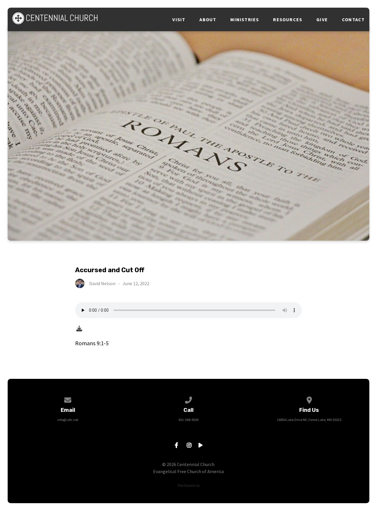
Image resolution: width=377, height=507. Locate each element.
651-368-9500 (188, 419)
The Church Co (188, 485)
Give (322, 19)
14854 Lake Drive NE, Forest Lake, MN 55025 (309, 419)
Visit (178, 19)
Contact (353, 19)
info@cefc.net (67, 419)
